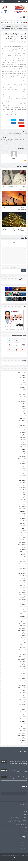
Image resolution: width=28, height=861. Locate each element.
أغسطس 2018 (21, 602)
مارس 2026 (22, 385)
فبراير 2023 (22, 473)
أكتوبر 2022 (22, 483)
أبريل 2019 (22, 583)
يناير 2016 (22, 676)
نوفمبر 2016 (22, 652)
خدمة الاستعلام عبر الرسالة (21, 824)
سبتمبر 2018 (22, 599)
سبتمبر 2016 (22, 657)
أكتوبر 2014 (22, 702)
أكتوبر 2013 (22, 731)
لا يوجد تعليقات (14, 42)
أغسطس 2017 (21, 631)
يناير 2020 (22, 561)
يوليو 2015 (22, 690)
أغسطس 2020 (21, 545)
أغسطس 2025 (21, 401)
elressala (21, 41)
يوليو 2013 (22, 738)
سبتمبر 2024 (22, 428)
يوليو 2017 (22, 633)
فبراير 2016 (22, 674)
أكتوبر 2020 (22, 540)
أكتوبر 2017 (22, 626)
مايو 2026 (22, 380)
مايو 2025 (22, 409)
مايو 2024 (22, 437)
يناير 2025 (22, 418)
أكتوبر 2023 (22, 454)
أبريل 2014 (22, 716)
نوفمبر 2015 (22, 681)
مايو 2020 (22, 552)
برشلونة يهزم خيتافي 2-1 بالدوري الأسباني (18, 818)
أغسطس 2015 (21, 688)
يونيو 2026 (22, 378)
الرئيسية (25, 811)
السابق (24, 132)
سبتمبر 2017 (22, 628)
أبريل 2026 (22, 382)
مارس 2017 (22, 642)
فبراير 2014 (22, 721)
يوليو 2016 (22, 662)
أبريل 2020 (22, 554)
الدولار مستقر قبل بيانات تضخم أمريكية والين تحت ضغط (14, 187)
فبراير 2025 (22, 416)
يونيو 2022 (22, 492)
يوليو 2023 (22, 461)
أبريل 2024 (22, 440)
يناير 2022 (22, 504)
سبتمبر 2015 (22, 685)
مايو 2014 (22, 714)
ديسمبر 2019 (22, 564)
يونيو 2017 (22, 635)
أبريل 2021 (22, 525)
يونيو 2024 (22, 435)
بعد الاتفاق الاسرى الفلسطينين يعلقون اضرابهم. (16, 821)
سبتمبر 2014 (22, 705)
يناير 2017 (22, 647)
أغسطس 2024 (21, 430)
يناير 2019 (22, 590)
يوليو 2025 (22, 404)
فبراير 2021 (22, 530)
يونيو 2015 (22, 693)
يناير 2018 (22, 619)
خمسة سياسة (24, 841)
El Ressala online (23, 804)
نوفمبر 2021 (22, 509)
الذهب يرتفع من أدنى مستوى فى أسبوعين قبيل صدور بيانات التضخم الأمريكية (14, 229)
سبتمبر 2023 (22, 456)
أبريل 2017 (22, 640)
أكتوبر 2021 (22, 511)
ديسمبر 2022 (22, 478)
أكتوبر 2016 (22, 654)
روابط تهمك (24, 828)
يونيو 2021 (22, 521)
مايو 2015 (22, 695)
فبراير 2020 (22, 559)
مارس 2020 (22, 557)
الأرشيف (25, 791)
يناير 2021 (22, 533)
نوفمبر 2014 (22, 700)
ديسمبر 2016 (22, 650)
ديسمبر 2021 (22, 506)
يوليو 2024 (22, 432)
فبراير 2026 (22, 387)
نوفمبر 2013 (22, 728)
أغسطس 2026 (21, 373)
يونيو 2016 (22, 664)
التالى (4, 138)
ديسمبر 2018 (22, 592)
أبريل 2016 (22, 669)
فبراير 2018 (22, 616)
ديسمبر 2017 (22, 621)
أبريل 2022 (22, 497)
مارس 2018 (22, 614)
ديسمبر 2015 (22, 678)
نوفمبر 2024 (22, 423)
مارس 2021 (22, 528)
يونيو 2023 (22, 463)
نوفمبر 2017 (22, 623)
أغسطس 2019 (21, 573)
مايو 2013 (22, 743)
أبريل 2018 (22, 611)
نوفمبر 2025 (22, 394)
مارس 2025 (22, 413)
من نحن (25, 831)
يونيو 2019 (22, 578)
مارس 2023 (22, 471)
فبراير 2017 (22, 645)
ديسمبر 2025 (22, 392)
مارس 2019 (22, 585)
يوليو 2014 (22, 709)
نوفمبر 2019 (22, 566)
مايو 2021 (22, 523)
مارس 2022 (22, 499)
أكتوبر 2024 (22, 425)
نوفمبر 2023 (22, 452)
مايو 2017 (22, 638)
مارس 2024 (22, 442)
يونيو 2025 (22, 406)
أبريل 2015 (22, 697)
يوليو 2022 (22, 490)
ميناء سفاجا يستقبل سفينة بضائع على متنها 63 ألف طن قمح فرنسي (13, 140)
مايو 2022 (22, 494)
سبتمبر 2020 (22, 542)
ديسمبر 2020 (22, 535)
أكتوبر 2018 (22, 597)
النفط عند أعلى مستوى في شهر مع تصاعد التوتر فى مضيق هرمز (14, 208)
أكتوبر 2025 (22, 397)
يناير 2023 (22, 475)
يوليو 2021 (22, 518)
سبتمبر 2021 (22, 514)
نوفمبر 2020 (22, 537)
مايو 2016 (22, 666)
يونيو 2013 (22, 740)
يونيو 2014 (22, 712)
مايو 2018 (22, 609)
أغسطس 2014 (21, 707)
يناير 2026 (22, 389)
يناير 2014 (22, 724)
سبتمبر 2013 (22, 733)
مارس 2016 (22, 671)
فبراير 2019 (22, 588)
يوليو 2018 (22, 604)
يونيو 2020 (22, 549)
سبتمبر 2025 (22, 399)
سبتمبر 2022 (22, 485)
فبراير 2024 (22, 444)
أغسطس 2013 (21, 736)
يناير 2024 (22, 447)
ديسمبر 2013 (22, 726)
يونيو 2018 (22, 607)
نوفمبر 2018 (22, 595)
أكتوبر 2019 (22, 568)
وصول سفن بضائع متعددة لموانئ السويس (16, 134)
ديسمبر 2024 (22, 421)
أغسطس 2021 (21, 516)
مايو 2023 (22, 466)
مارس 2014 (22, 719)
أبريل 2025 (22, 411)
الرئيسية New (24, 814)
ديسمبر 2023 (22, 449)
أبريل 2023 (22, 468)
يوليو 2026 (22, 375)
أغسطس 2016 (21, 659)
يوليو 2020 (22, 547)
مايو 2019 (22, 580)
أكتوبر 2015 (22, 683)
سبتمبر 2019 (22, 571)
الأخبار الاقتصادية (21, 42)
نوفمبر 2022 (22, 480)
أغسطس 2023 (21, 459)
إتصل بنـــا (25, 808)
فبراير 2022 (22, 502)
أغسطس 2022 (21, 487)
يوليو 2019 (22, 576)
